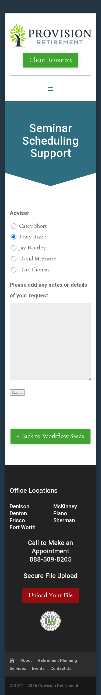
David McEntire (37, 258)
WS (82, 685)
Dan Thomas (34, 269)
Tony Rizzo (32, 236)
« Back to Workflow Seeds (50, 436)
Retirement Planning (57, 661)
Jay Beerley (32, 247)
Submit (17, 392)
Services (18, 669)
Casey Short (33, 226)
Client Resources (50, 60)
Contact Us (60, 669)
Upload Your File (51, 595)
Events (38, 669)
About (26, 661)
